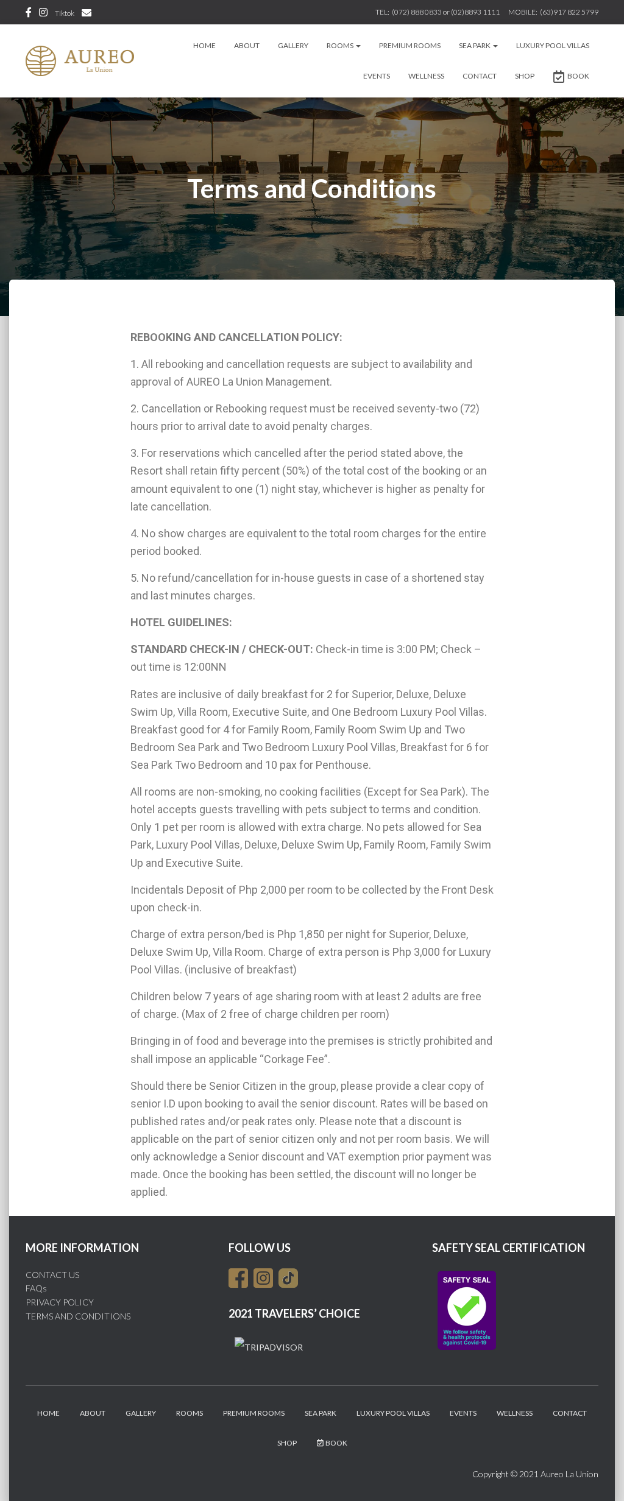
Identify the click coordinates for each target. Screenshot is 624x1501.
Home (204, 45)
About (247, 45)
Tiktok (64, 13)
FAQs (36, 1288)
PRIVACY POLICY (60, 1302)
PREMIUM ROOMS (410, 45)
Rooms (341, 45)
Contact (480, 75)
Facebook (29, 14)
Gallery (293, 45)
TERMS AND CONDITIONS (78, 1316)
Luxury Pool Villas (552, 45)
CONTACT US (52, 1275)
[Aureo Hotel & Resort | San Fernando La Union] (79, 61)
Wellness (426, 75)
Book (578, 75)
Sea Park (475, 45)
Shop (524, 75)
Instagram (43, 14)
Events (376, 75)
